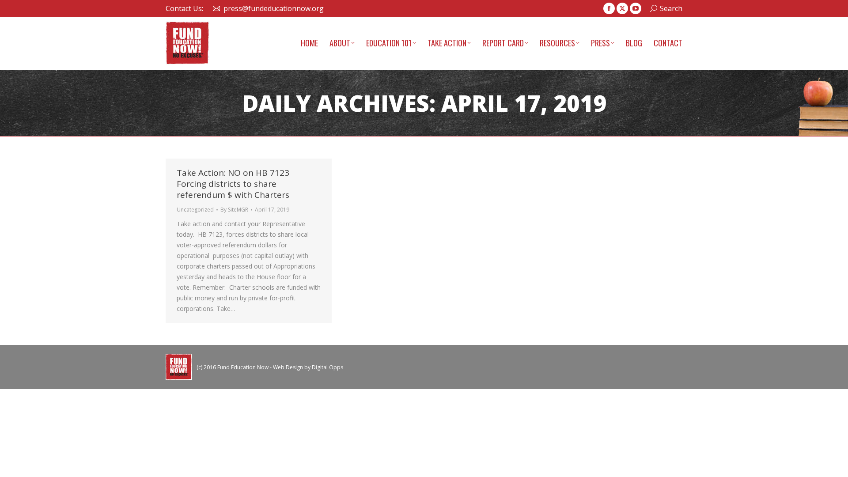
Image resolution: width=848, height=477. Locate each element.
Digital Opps (327, 367)
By (234, 209)
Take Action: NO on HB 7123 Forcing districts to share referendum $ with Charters (233, 184)
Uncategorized (195, 209)
